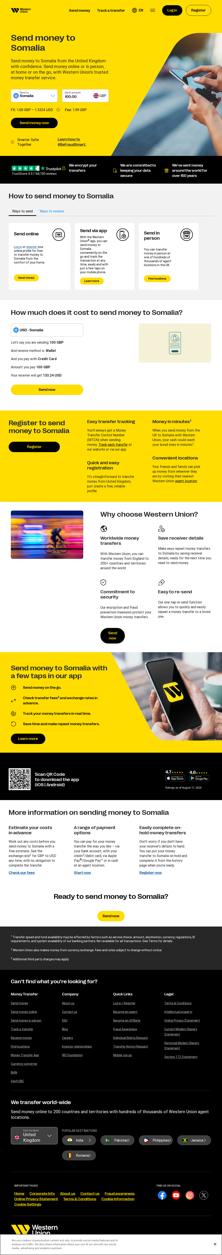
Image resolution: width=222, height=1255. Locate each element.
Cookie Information (117, 1199)
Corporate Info (42, 1194)
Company (70, 994)
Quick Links (122, 994)
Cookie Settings (27, 1204)
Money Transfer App (25, 1055)
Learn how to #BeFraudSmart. (72, 142)
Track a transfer (22, 1029)
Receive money (21, 1038)
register (31, 247)
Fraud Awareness (125, 1029)
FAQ (64, 1020)
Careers (67, 1038)
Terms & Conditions (177, 1003)
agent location (186, 481)
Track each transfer (113, 444)
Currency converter (24, 1064)
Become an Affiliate (126, 1020)
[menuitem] (21, 10)
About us (68, 1003)
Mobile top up (122, 1055)
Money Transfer (24, 994)
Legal (168, 994)
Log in (18, 247)
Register (34, 447)
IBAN (14, 1072)
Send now (47, 390)
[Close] (215, 1244)
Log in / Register (124, 1003)
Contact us (69, 1012)
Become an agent (125, 1012)
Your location (31, 1130)
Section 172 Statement (181, 1057)
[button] (137, 10)
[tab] (22, 211)
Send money (26, 277)
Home (19, 1194)
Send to (24, 92)
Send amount (73, 92)
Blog (65, 1029)
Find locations (157, 278)
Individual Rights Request (130, 1038)
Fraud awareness (120, 1194)
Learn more (91, 281)
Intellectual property (178, 1012)
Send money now (34, 123)
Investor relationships (77, 1046)
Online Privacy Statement (182, 1020)
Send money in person (26, 1020)
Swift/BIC (17, 1081)
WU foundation (72, 1055)
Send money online (24, 1012)
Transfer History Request (130, 1046)
